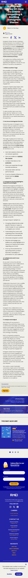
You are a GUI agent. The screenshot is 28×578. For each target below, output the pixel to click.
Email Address (6, 470)
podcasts (8, 163)
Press (14, 552)
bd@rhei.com (14, 531)
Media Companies (14, 548)
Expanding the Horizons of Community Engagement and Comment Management (19, 431)
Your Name (5, 476)
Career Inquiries (14, 515)
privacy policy (19, 488)
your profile (8, 208)
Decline (9, 574)
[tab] (10, 452)
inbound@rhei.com (14, 535)
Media (14, 428)
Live (10, 127)
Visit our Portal (14, 539)
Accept (18, 574)
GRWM (17, 176)
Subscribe (14, 484)
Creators (14, 546)
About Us (14, 550)
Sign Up (5, 391)
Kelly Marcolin (19, 439)
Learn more (14, 570)
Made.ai (14, 555)
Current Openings (14, 513)
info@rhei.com (14, 523)
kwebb (8, 32)
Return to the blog (12, 28)
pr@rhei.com (20, 501)
